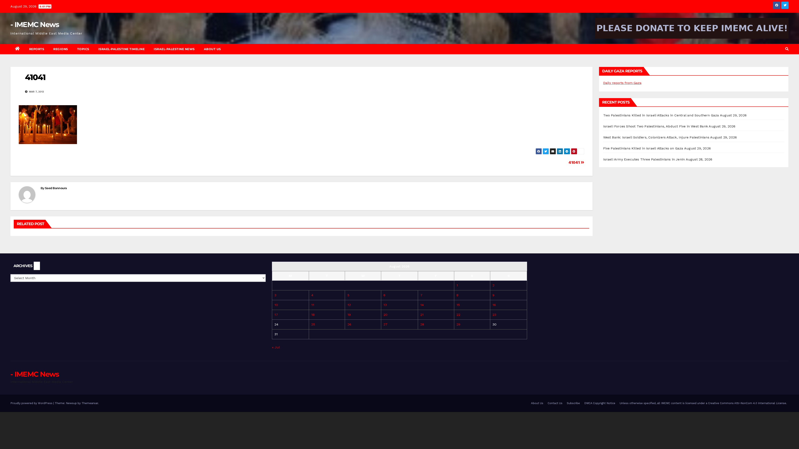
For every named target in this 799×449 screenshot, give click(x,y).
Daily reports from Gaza (622, 83)
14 (422, 305)
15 (458, 305)
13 (385, 305)
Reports (36, 49)
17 (276, 315)
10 (276, 305)
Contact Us (555, 403)
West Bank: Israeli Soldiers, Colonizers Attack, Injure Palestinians (656, 137)
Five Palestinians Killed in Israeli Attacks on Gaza (643, 148)
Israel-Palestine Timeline (121, 49)
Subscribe (573, 403)
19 (349, 315)
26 (349, 324)
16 (494, 305)
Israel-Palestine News (174, 49)
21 (422, 315)
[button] (787, 49)
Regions (60, 49)
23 (494, 315)
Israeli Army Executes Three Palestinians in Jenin (644, 159)
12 (349, 305)
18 (313, 315)
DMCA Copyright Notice (599, 403)
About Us (212, 49)
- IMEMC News (34, 24)
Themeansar (90, 403)
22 (458, 315)
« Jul (276, 347)
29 (458, 324)
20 (385, 315)
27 (385, 324)
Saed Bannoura (56, 188)
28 (422, 324)
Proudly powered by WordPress (31, 403)
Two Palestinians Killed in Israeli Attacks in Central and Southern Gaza (661, 115)
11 (312, 305)
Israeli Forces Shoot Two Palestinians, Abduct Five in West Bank (655, 126)
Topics (83, 49)
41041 (574, 162)
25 (313, 324)
